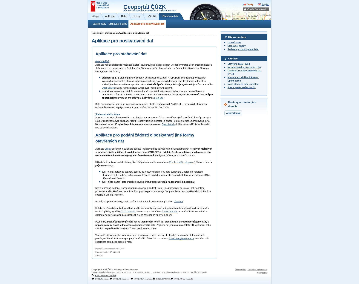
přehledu (158, 98)
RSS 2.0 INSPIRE (163, 279)
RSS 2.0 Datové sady (122, 279)
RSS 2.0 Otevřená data (183, 279)
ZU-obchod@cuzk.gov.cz (181, 162)
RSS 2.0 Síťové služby (143, 279)
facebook (186, 272)
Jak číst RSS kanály (199, 272)
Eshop (108, 149)
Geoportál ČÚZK (149, 8)
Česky (250, 4)
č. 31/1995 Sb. (128, 211)
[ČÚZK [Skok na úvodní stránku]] (100, 6)
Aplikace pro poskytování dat (147, 24)
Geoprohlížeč (102, 61)
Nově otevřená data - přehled (243, 84)
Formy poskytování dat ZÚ (242, 87)
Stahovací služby (117, 24)
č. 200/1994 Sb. (169, 211)
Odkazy (233, 58)
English (265, 4)
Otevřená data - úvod (239, 64)
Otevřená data (237, 37)
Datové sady (99, 24)
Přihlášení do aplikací (256, 9)
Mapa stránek (240, 270)
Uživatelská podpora (174, 272)
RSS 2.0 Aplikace (102, 279)
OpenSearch (108, 88)
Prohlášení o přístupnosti (257, 270)
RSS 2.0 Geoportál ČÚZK (105, 276)
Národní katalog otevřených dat (244, 67)
